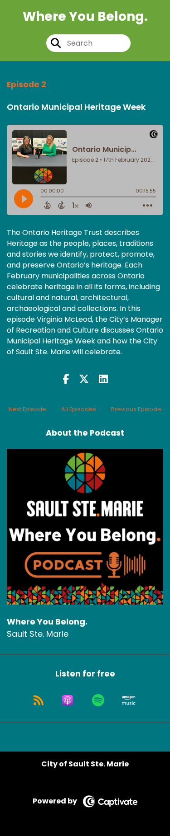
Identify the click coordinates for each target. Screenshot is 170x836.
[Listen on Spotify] (98, 700)
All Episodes (78, 409)
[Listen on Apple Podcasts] (67, 700)
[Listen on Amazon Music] (129, 700)
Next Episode (27, 409)
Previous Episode (136, 409)
